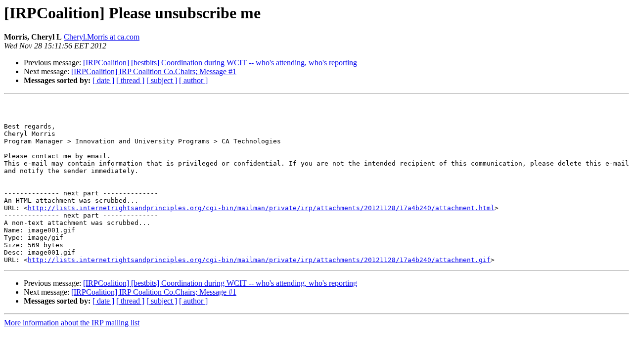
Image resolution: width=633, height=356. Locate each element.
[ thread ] (130, 80)
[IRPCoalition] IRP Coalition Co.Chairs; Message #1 (153, 71)
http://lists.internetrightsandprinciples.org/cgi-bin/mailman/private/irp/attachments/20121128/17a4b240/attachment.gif (259, 260)
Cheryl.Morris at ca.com (101, 37)
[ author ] (193, 80)
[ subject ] (161, 80)
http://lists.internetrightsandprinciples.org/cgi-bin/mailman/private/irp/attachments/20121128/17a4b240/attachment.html (261, 208)
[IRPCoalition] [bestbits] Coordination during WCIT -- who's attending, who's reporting (220, 62)
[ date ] (103, 80)
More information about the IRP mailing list (71, 322)
